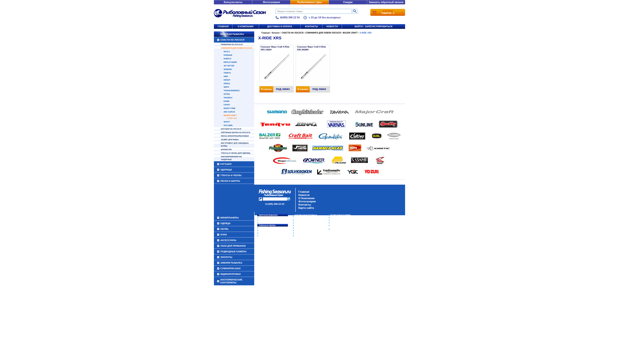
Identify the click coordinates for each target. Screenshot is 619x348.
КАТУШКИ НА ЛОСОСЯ (231, 129)
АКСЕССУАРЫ (301, 233)
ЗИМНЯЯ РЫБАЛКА (339, 220)
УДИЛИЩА (226, 169)
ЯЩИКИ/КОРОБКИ (338, 225)
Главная (223, 26)
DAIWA (226, 101)
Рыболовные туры (309, 2)
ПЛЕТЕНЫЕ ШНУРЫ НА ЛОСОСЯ (235, 132)
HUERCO (227, 59)
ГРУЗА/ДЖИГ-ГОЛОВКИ (269, 233)
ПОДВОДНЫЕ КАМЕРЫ (340, 215)
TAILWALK (228, 98)
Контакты (311, 26)
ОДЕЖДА (299, 225)
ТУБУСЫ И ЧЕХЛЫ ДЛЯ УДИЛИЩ (235, 153)
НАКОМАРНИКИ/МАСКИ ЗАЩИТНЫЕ (231, 158)
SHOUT (227, 122)
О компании (245, 26)
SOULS (227, 52)
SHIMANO (228, 69)
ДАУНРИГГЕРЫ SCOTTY (305, 220)
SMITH (226, 87)
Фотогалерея (271, 2)
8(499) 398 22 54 (290, 17)
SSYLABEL (228, 125)
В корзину (266, 89)
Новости (332, 26)
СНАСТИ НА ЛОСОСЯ (232, 40)
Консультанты (233, 2)
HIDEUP (227, 80)
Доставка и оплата (279, 26)
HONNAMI (228, 55)
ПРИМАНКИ (264, 231)
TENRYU (227, 73)
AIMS (226, 76)
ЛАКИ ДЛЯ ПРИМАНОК (305, 236)
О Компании (306, 198)
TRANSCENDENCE (232, 91)
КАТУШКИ (225, 164)
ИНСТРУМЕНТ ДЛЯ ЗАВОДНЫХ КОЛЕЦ (235, 144)
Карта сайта (306, 207)
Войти (359, 26)
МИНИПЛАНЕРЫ (302, 223)
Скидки (348, 2)
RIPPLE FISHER (230, 62)
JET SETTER (229, 66)
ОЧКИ (297, 231)
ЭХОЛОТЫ (335, 218)
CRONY (227, 105)
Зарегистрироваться (378, 26)
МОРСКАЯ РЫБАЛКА (232, 34)
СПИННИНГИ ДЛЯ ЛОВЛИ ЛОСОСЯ (236, 48)
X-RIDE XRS (232, 118)
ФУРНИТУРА (226, 149)
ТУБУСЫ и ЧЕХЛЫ (230, 175)
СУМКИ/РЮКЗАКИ (338, 223)
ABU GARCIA (229, 112)
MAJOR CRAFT (230, 115)
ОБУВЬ (298, 228)
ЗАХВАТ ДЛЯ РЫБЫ (230, 139)
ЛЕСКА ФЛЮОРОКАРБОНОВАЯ (235, 136)
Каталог (276, 33)
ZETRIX (227, 94)
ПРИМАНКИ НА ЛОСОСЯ (232, 44)
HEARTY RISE (229, 108)
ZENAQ (227, 83)
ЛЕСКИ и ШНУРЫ (230, 181)
